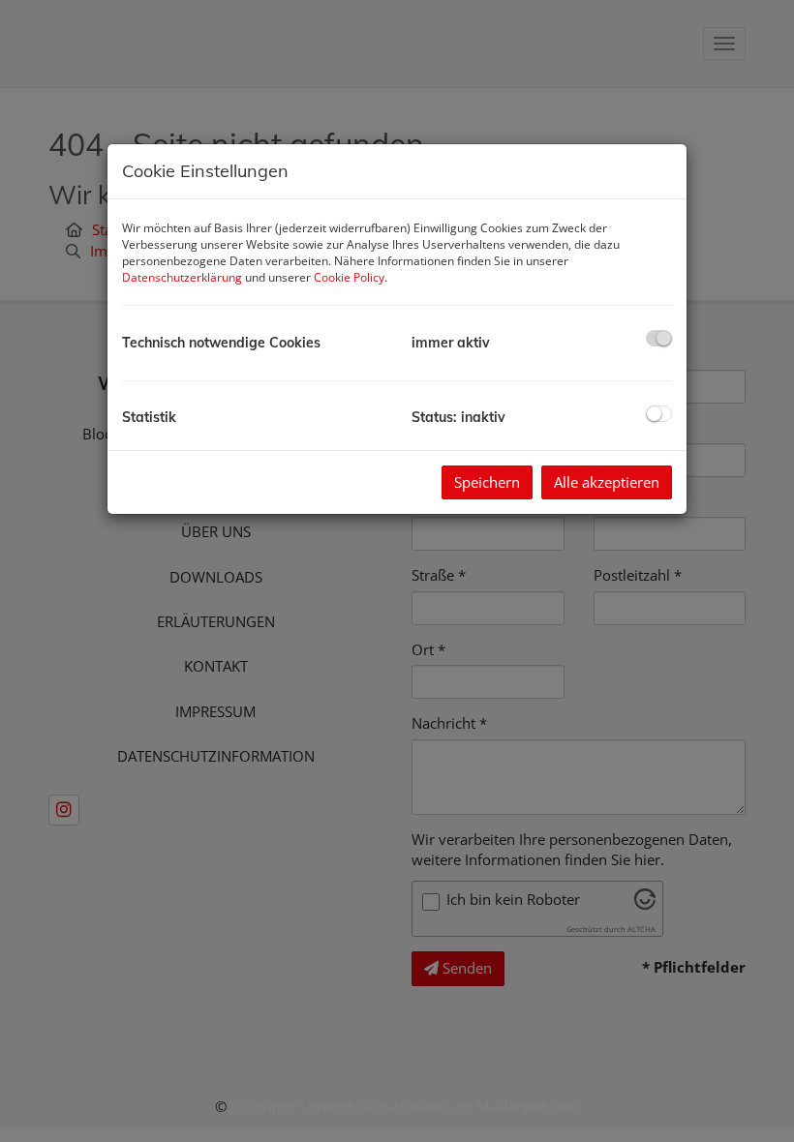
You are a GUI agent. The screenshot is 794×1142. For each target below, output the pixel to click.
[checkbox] (659, 338)
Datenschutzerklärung (182, 277)
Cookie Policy (349, 277)
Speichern (487, 482)
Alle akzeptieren (606, 482)
